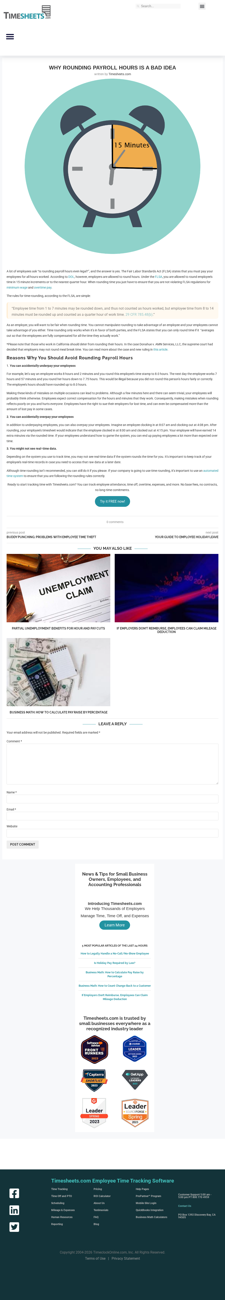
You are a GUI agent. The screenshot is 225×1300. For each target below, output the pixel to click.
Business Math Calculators (151, 1217)
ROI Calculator (102, 1196)
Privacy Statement (126, 1258)
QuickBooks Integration (149, 1210)
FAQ (96, 1217)
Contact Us (184, 1206)
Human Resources (62, 1217)
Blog (96, 1224)
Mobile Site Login (146, 1203)
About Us (99, 1203)
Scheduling (57, 1203)
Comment (14, 741)
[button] (202, 6)
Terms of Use (95, 1258)
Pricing (98, 1189)
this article (160, 349)
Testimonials (101, 1210)
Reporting (57, 1224)
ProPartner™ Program (148, 1196)
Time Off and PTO (61, 1196)
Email (11, 809)
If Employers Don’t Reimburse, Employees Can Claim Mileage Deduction (166, 630)
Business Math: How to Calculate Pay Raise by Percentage (58, 712)
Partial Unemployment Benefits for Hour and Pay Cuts (58, 628)
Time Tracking (59, 1189)
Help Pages (142, 1189)
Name (12, 792)
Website (12, 826)
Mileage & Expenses (63, 1210)
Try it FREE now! (112, 501)
